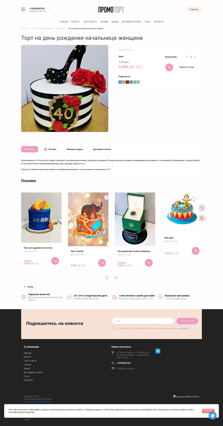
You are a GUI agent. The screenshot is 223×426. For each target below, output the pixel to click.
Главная (64, 22)
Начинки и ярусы (75, 149)
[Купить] (169, 67)
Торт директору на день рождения (133, 251)
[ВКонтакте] (120, 82)
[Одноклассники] (123, 82)
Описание (29, 149)
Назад (30, 287)
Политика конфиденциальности (38, 401)
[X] (127, 82)
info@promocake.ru (126, 368)
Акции (115, 22)
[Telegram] (138, 82)
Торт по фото (90, 22)
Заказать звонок (38, 11)
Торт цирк (169, 238)
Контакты (159, 22)
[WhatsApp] (134, 82)
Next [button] (116, 278)
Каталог (75, 22)
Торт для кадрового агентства (38, 248)
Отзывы (104, 22)
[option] (41, 229)
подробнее (183, 328)
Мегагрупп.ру (193, 396)
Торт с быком (77, 251)
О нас (147, 22)
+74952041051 (37, 8)
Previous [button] (107, 278)
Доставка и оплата (131, 22)
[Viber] (131, 82)
